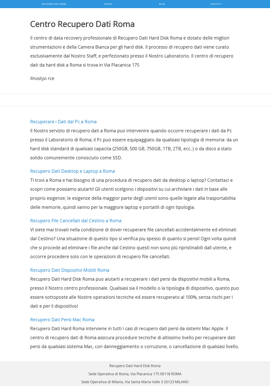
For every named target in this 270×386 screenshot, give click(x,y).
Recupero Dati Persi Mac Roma (62, 319)
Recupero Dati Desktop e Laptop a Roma (72, 171)
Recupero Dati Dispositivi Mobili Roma (69, 270)
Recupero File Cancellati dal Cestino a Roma (76, 220)
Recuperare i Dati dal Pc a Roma (63, 121)
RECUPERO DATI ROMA (54, 3)
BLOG (162, 3)
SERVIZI (108, 3)
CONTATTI (216, 3)
